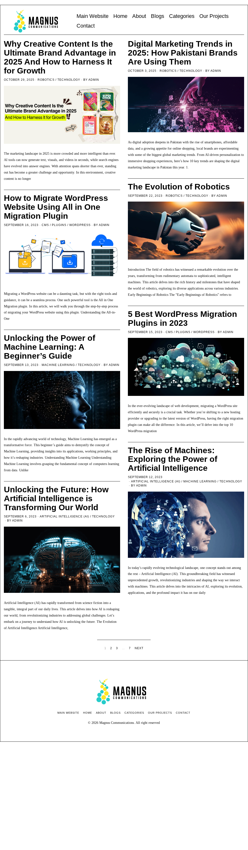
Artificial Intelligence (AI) (155, 481)
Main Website (92, 16)
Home (120, 16)
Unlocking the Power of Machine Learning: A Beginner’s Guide (49, 347)
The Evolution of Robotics (179, 186)
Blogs (157, 16)
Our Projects (214, 16)
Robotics (46, 79)
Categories (181, 16)
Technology (68, 79)
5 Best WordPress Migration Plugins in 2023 (182, 318)
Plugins (59, 225)
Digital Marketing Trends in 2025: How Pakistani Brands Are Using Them (183, 52)
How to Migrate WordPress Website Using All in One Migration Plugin (56, 207)
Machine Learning (58, 365)
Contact (86, 26)
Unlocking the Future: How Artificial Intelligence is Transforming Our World (56, 498)
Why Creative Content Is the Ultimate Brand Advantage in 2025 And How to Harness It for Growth (60, 57)
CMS (45, 225)
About (139, 16)
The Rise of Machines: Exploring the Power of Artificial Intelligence (172, 459)
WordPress (80, 225)
